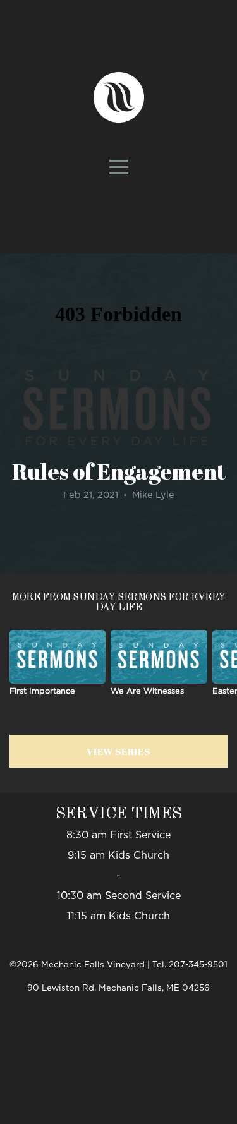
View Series (118, 751)
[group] (57, 668)
